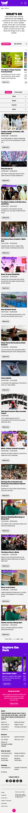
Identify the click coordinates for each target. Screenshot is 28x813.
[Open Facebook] (7, 781)
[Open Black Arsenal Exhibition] (14, 264)
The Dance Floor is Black (10, 552)
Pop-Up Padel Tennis (8, 309)
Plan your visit (18, 739)
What (14, 96)
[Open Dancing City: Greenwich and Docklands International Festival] (14, 472)
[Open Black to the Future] (14, 577)
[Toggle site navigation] (25, 3)
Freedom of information (6, 800)
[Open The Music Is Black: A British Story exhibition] (14, 192)
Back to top (14, 810)
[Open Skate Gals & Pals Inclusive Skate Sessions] (14, 333)
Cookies (2, 792)
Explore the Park (19, 737)
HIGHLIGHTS (6, 44)
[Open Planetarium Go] (14, 159)
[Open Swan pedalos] (14, 368)
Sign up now (14, 703)
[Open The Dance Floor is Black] (14, 542)
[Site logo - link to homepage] (1, 3)
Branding (4, 772)
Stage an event (18, 724)
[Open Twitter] (10, 781)
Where (14, 100)
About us (4, 722)
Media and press (19, 722)
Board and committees (4, 759)
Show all (8, 92)
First (6, 639)
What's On (4, 742)
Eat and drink (5, 737)
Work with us (5, 724)
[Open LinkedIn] (17, 781)
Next (17, 639)
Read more (5, 83)
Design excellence (19, 753)
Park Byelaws (4, 803)
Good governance (6, 753)
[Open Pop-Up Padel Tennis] (14, 300)
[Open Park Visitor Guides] (12, 664)
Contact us (4, 729)
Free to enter (18, 92)
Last (21, 639)
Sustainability (5, 756)
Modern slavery (4, 806)
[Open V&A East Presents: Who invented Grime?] (14, 401)
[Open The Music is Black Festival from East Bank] (12, 60)
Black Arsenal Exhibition (10, 274)
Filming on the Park (20, 727)
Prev (10, 639)
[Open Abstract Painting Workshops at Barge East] (14, 507)
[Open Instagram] (14, 781)
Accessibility (5, 727)
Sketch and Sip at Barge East (11, 622)
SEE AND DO (18, 44)
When (14, 109)
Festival (14, 105)
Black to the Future (8, 587)
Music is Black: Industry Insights (13, 448)
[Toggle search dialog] (21, 3)
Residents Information (18, 759)
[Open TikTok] (21, 781)
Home (2, 8)
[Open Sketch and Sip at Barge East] (14, 613)
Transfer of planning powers (20, 768)
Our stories (4, 739)
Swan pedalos (6, 378)
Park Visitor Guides (9, 673)
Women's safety (19, 756)
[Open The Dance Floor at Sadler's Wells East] (14, 229)
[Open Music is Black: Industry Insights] (14, 438)
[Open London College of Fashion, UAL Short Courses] (14, 122)
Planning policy (6, 767)
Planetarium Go (7, 169)
